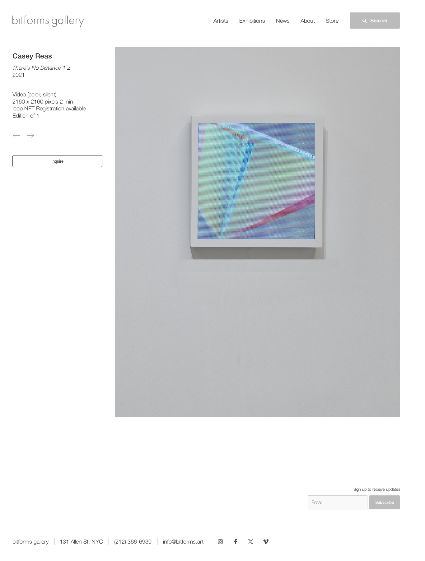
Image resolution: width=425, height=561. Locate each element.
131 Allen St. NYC (81, 541)
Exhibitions (252, 20)
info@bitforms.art (183, 541)
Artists (220, 20)
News (283, 20)
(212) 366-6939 (133, 541)
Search (378, 20)
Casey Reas (32, 56)
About (308, 20)
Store (332, 20)
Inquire (57, 161)
